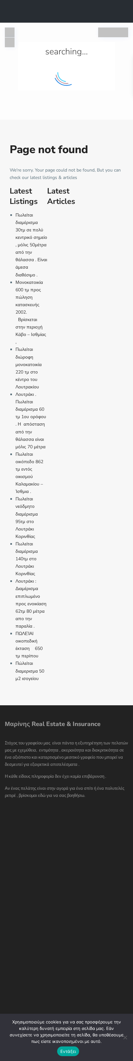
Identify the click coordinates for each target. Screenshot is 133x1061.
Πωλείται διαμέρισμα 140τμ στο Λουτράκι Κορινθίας (26, 559)
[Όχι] (125, 1037)
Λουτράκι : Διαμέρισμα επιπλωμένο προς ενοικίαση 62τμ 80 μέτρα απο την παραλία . (30, 603)
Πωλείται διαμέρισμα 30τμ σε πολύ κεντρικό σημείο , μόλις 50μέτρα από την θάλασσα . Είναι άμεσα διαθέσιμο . (31, 245)
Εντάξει (68, 1051)
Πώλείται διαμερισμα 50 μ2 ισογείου (29, 670)
